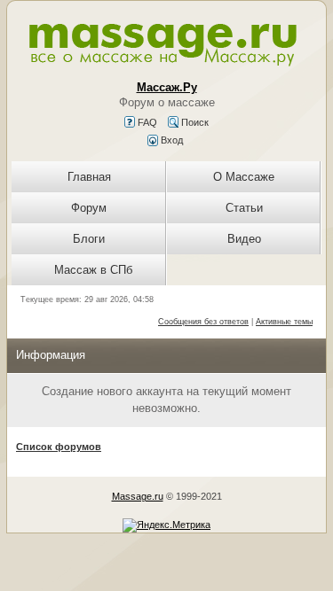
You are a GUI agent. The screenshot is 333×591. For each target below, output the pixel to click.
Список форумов (58, 446)
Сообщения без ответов (203, 321)
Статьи (244, 207)
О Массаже (243, 176)
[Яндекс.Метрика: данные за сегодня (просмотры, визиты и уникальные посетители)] (166, 525)
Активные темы (284, 321)
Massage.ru (137, 496)
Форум (89, 207)
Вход (170, 140)
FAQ (146, 122)
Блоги (89, 238)
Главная (89, 176)
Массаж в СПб (93, 269)
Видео (244, 238)
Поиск (193, 122)
